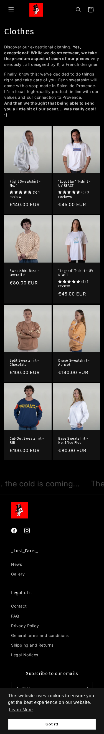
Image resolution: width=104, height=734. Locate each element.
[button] (21, 710)
